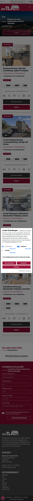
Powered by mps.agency (25, 271)
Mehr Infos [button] (12, 248)
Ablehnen (16, 267)
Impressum (28, 230)
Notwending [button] (8, 246)
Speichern (24, 263)
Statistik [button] (7, 250)
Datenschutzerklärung (11, 241)
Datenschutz (22, 230)
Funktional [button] (23, 246)
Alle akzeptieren (9, 263)
